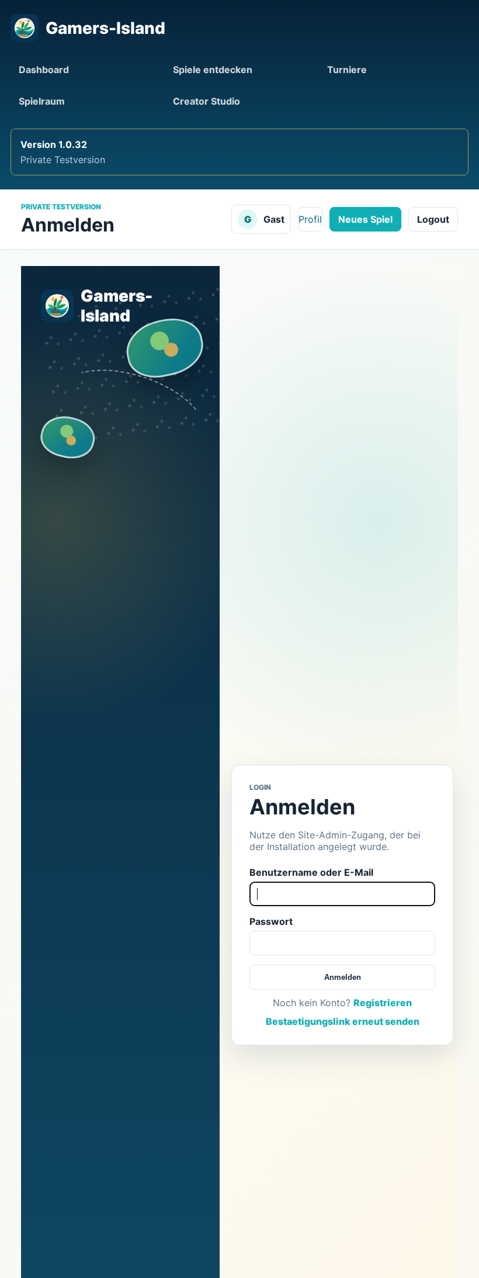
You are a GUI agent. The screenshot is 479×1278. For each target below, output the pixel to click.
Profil (310, 219)
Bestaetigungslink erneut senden (342, 1021)
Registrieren (382, 1002)
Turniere (347, 69)
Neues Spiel (365, 219)
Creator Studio (206, 101)
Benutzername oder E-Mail (311, 872)
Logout (433, 219)
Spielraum (42, 101)
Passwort (271, 921)
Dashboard (44, 69)
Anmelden (342, 977)
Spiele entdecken (212, 69)
